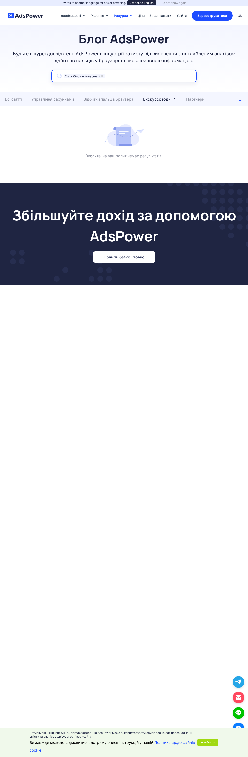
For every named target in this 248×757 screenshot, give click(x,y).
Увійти (182, 16)
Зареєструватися (212, 16)
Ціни (141, 8)
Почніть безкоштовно (124, 257)
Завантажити (160, 8)
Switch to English (142, 3)
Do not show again (173, 3)
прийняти (208, 742)
